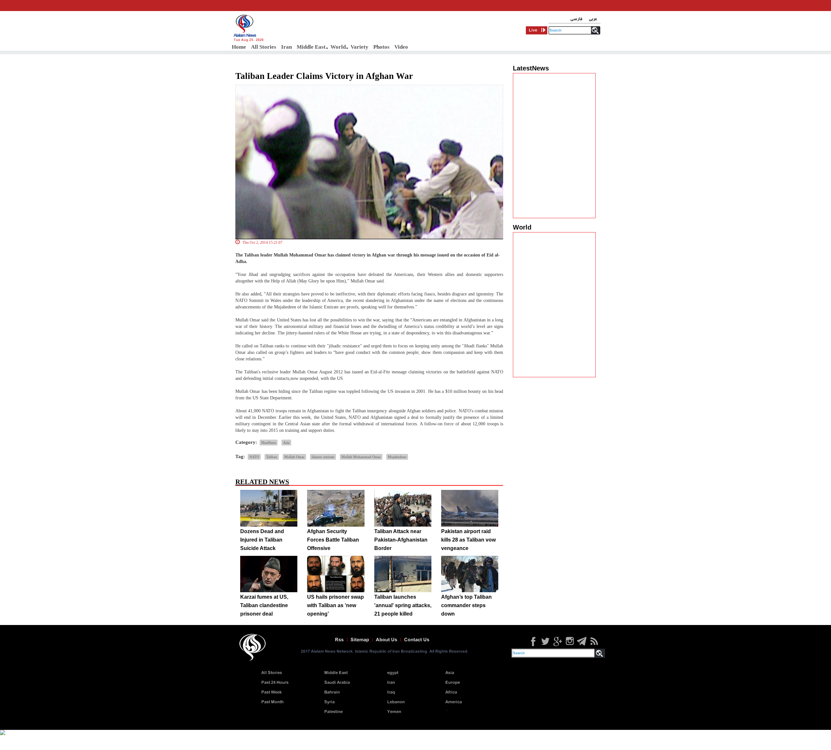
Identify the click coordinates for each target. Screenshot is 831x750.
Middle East (311, 47)
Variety (359, 47)
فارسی (576, 19)
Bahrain (332, 692)
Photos (381, 47)
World (338, 47)
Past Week (271, 692)
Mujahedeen (397, 457)
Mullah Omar (294, 457)
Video (401, 47)
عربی (593, 19)
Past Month (272, 702)
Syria (329, 702)
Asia (286, 442)
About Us (386, 640)
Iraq (391, 692)
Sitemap (360, 640)
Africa (451, 692)
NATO (254, 457)
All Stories (263, 47)
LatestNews (531, 68)
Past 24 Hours (275, 682)
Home (239, 47)
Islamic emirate (323, 457)
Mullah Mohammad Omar (361, 457)
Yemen (394, 711)
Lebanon (396, 702)
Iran (286, 47)
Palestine (333, 711)
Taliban (271, 457)
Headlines (268, 442)
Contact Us (416, 640)
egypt (392, 672)
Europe (452, 682)
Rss (339, 640)
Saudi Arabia (337, 682)
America (453, 702)
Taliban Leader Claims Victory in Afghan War (324, 76)
